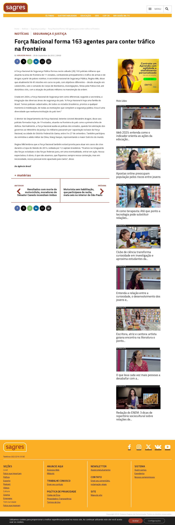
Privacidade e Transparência (59, 498)
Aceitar (135, 520)
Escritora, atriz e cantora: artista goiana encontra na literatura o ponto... (136, 337)
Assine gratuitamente (100, 469)
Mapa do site (96, 495)
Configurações (154, 520)
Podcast (7, 484)
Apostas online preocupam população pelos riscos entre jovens (138, 175)
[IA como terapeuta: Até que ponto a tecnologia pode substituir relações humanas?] (138, 197)
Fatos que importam (12, 473)
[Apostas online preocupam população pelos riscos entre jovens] (138, 159)
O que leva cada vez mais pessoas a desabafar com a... (138, 377)
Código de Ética (53, 495)
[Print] (48, 61)
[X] (23, 61)
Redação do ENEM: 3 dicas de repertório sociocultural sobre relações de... (134, 415)
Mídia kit (50, 473)
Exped (137, 473)
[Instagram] (139, 447)
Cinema (6, 494)
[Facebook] (17, 61)
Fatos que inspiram (11, 505)
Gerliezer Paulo (24, 55)
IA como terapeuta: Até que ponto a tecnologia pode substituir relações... (138, 214)
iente (142, 473)
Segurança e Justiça (38, 29)
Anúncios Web (53, 469)
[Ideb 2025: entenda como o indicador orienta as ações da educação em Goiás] (138, 118)
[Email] (42, 61)
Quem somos (140, 469)
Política (6, 477)
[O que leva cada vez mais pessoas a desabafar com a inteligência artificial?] (138, 361)
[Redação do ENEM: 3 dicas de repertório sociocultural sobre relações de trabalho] (138, 398)
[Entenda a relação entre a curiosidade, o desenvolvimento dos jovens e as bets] (138, 279)
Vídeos (6, 487)
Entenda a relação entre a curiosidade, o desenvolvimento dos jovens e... (138, 296)
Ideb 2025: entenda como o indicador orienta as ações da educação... (134, 135)
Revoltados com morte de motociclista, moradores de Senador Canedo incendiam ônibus (37, 192)
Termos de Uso (53, 502)
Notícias (25, 29)
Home (16, 29)
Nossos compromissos (145, 477)
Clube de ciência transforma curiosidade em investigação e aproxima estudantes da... (134, 255)
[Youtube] (168, 447)
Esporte (6, 480)
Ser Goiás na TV (121, 106)
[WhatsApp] (30, 61)
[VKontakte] (158, 447)
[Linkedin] (36, 61)
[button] (167, 9)
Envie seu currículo (55, 484)
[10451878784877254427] (138, 92)
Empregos (7, 498)
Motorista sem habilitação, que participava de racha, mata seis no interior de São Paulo (83, 192)
